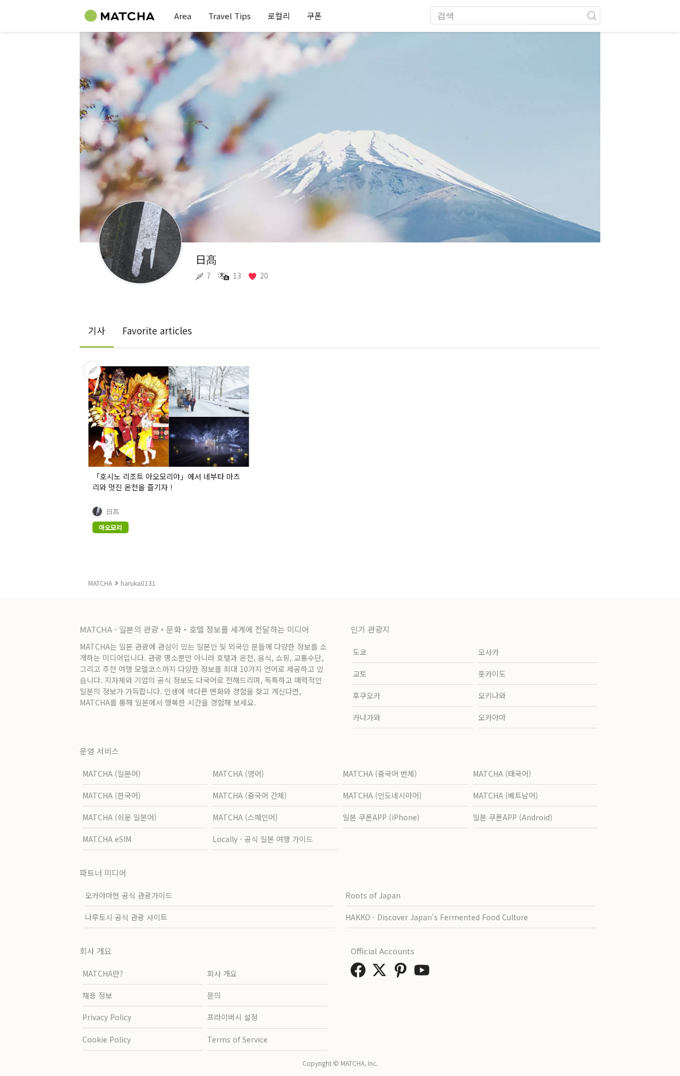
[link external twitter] (381, 972)
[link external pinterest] (402, 972)
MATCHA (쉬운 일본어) (119, 817)
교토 (360, 673)
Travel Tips (229, 15)
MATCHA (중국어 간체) (249, 795)
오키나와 (492, 695)
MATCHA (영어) (238, 773)
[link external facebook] (360, 972)
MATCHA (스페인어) (245, 817)
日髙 (112, 511)
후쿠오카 (366, 695)
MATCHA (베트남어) (505, 795)
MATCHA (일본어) (111, 773)
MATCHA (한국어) (111, 795)
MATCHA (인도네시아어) (382, 795)
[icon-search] (592, 15)
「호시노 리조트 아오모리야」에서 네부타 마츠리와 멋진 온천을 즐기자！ (166, 481)
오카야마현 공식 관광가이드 (128, 895)
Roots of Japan (373, 895)
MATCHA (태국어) (502, 773)
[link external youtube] (424, 972)
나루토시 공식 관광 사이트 (126, 917)
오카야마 (492, 717)
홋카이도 (492, 673)
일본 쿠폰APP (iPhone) (381, 817)
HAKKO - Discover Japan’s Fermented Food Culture (436, 917)
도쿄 (360, 651)
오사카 (488, 651)
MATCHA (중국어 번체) (380, 773)
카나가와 (366, 717)
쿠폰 (314, 15)
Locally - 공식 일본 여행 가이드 (262, 839)
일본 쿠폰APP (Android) (512, 817)
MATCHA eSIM (106, 839)
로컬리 (279, 15)
